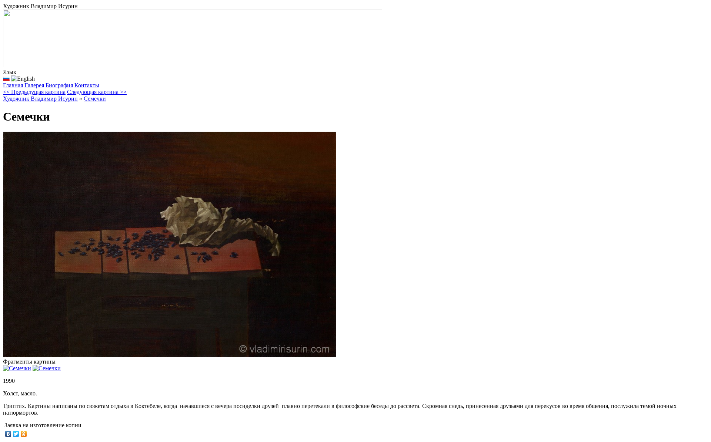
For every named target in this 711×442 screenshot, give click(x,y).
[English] (23, 78)
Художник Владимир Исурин (40, 98)
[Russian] (6, 78)
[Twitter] (16, 434)
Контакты (86, 85)
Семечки (95, 98)
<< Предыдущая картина (34, 92)
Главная (13, 85)
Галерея (34, 85)
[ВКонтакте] (8, 434)
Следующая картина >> (97, 92)
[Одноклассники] (24, 434)
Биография (59, 85)
